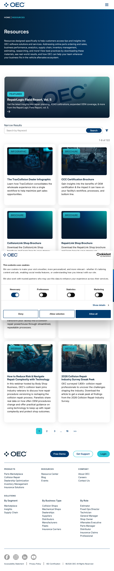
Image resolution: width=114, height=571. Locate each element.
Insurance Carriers (51, 529)
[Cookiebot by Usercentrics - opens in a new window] (98, 255)
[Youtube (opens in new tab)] (33, 557)
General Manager (89, 515)
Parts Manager (87, 525)
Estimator (85, 505)
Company (83, 469)
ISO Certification (53, 564)
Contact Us (84, 480)
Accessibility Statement (14, 564)
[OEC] (14, 4)
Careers (82, 477)
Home (7, 17)
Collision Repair (12, 477)
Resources (47, 469)
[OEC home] (15, 454)
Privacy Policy (35, 564)
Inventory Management (16, 484)
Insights (8, 509)
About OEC (84, 474)
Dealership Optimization (16, 480)
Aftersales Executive (90, 522)
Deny (20, 314)
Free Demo (60, 453)
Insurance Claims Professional (89, 534)
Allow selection (57, 314)
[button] (107, 130)
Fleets (45, 525)
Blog (43, 477)
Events (44, 480)
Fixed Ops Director (89, 509)
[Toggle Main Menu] (107, 5)
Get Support (83, 453)
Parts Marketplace (13, 474)
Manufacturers (49, 522)
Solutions (10, 496)
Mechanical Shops (51, 509)
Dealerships (48, 512)
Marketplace (10, 505)
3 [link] (54, 431)
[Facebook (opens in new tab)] (7, 557)
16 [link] (67, 431)
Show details (99, 305)
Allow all (93, 314)
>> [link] (75, 431)
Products (9, 469)
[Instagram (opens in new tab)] (16, 557)
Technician (85, 512)
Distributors (48, 519)
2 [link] (47, 431)
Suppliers (47, 515)
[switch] (43, 295)
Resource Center (49, 474)
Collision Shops (50, 505)
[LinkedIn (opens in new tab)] (25, 557)
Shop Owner (86, 519)
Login (103, 453)
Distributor (85, 529)
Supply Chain (11, 512)
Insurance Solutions (14, 487)
